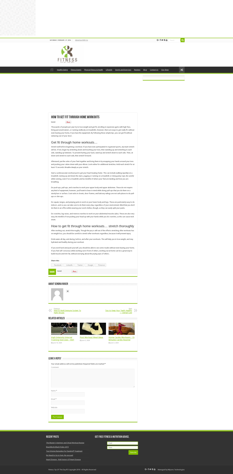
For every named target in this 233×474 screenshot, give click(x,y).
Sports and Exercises (123, 70)
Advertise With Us (81, 40)
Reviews (137, 70)
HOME (51, 69)
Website (54, 407)
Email (53, 399)
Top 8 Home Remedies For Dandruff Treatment (64, 451)
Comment (55, 367)
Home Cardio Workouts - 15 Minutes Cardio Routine (121, 338)
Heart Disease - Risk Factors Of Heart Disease (63, 459)
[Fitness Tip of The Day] (67, 54)
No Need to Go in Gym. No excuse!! (59, 455)
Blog (145, 70)
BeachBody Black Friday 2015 (57, 447)
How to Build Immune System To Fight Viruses (67, 311)
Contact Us (154, 70)
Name (54, 391)
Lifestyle (109, 70)
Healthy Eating (62, 70)
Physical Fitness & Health (93, 70)
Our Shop (165, 70)
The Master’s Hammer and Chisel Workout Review (65, 443)
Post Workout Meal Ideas (91, 337)
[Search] (183, 40)
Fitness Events (76, 70)
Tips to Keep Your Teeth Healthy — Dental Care (118, 311)
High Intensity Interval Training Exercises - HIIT (62, 338)
